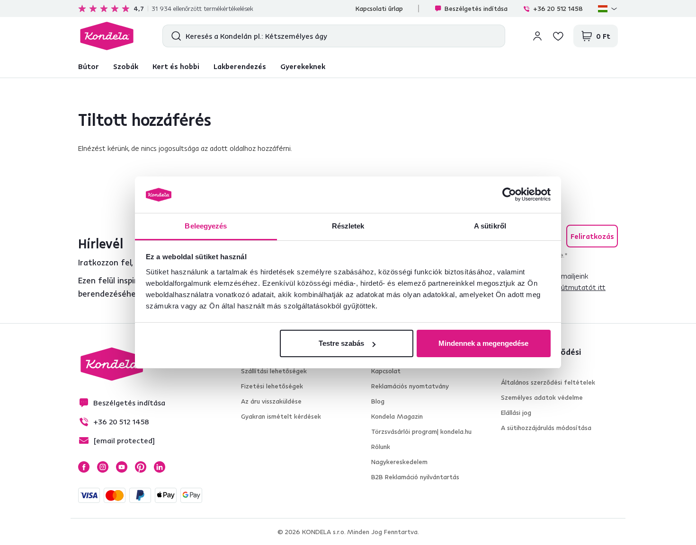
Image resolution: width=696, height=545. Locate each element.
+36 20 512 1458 (558, 8)
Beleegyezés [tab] (206, 226)
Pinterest (140, 467)
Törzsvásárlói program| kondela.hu (421, 431)
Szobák (125, 66)
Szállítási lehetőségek (274, 371)
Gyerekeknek (302, 66)
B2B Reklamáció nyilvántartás (415, 477)
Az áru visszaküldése (271, 401)
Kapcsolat (386, 371)
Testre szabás (341, 343)
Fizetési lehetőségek (272, 386)
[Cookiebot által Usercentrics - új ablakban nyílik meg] (509, 195)
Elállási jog (516, 412)
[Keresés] (174, 36)
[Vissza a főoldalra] (106, 36)
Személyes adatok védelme (542, 397)
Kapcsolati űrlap (379, 8)
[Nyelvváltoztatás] (608, 8)
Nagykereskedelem (399, 461)
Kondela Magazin (397, 416)
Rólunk (380, 446)
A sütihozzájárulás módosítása (546, 427)
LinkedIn (159, 467)
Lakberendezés (240, 66)
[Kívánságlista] (558, 36)
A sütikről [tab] (490, 226)
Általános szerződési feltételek (548, 382)
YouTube (121, 467)
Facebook (83, 467)
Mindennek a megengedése (483, 343)
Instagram (102, 467)
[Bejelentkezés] (537, 36)
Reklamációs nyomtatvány (410, 386)
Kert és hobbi (175, 66)
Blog (377, 401)
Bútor (88, 66)
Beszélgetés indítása (476, 8)
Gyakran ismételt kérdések (281, 416)
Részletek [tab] (348, 226)
